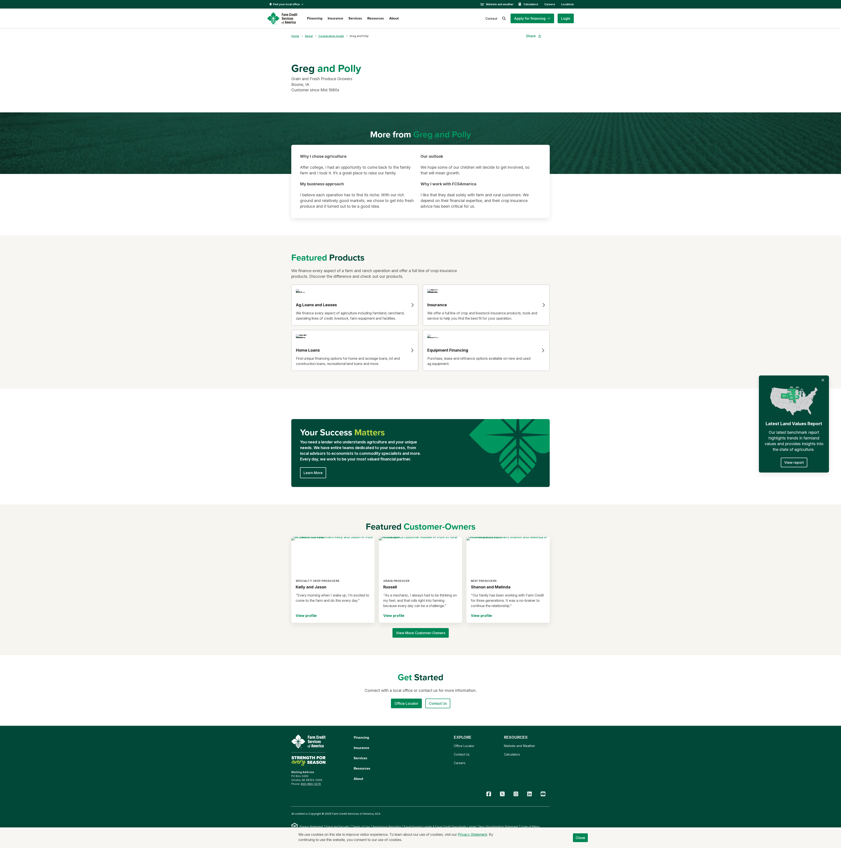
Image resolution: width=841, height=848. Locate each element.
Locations (567, 4)
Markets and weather (500, 4)
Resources (375, 18)
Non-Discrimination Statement (498, 826)
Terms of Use (361, 826)
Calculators (530, 4)
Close (580, 838)
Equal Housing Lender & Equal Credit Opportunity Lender (440, 826)
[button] (532, 18)
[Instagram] (516, 794)
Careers (549, 4)
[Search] (504, 18)
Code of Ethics (530, 826)
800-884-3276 (311, 784)
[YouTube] (543, 794)
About (394, 18)
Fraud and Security (338, 826)
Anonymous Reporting (387, 826)
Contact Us (462, 754)
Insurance (335, 18)
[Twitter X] (502, 794)
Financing (314, 18)
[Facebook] (488, 794)
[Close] (822, 380)
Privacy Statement (311, 826)
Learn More (313, 473)
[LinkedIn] (529, 794)
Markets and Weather (519, 746)
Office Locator (464, 746)
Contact (491, 18)
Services (355, 18)
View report (794, 462)
